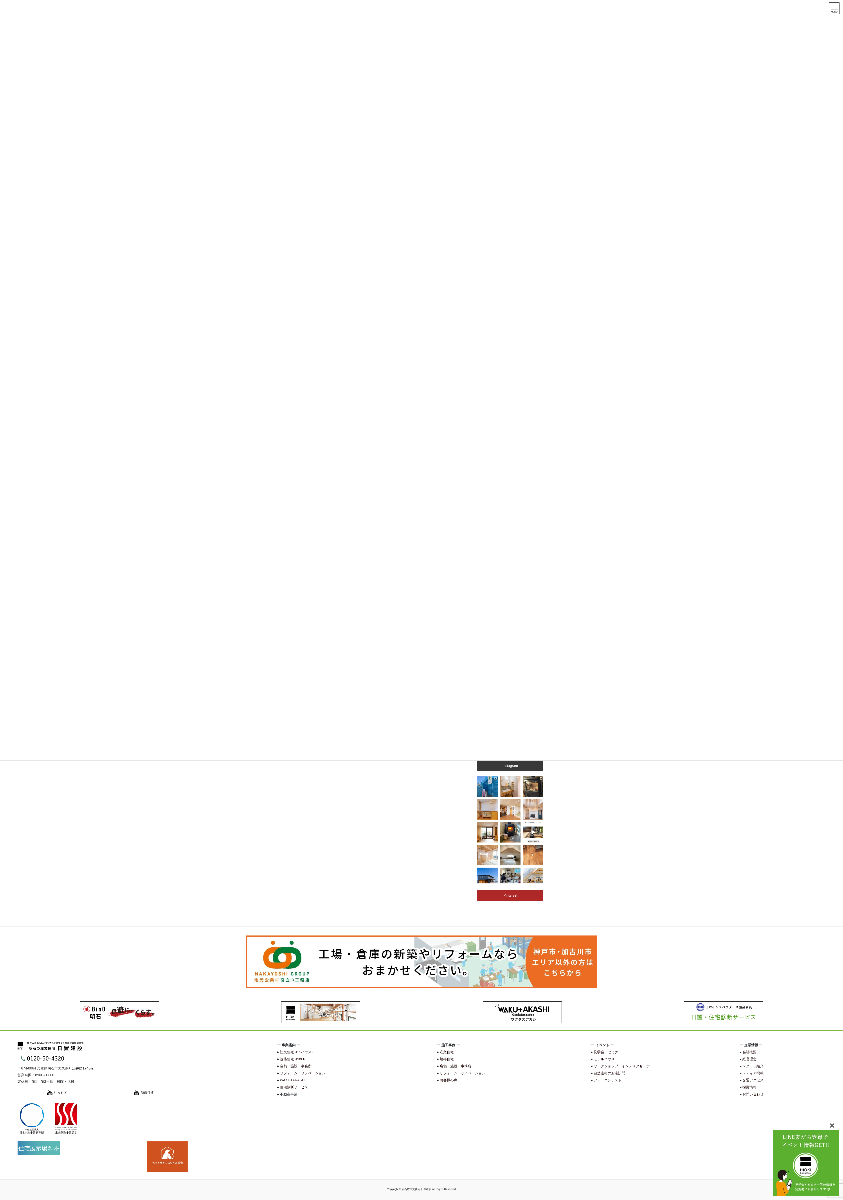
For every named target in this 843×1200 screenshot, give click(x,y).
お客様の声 (448, 1080)
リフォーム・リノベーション (303, 1073)
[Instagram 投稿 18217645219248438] (533, 832)
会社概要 (749, 1052)
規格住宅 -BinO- (292, 1059)
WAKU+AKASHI (293, 1080)
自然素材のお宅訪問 (609, 1073)
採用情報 (749, 1087)
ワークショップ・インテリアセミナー (623, 1066)
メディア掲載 (753, 1073)
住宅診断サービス (294, 1087)
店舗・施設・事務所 (296, 1066)
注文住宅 (447, 1052)
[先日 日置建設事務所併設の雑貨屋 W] (510, 832)
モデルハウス (604, 1059)
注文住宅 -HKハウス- (296, 1052)
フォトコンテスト (608, 1080)
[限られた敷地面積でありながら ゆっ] (487, 832)
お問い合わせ (753, 1094)
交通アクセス (753, 1080)
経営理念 (749, 1059)
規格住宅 (447, 1059)
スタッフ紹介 (753, 1066)
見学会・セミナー (608, 1052)
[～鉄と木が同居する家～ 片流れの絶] (487, 878)
